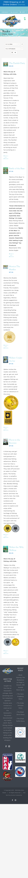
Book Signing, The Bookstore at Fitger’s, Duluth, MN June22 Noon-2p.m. (20, 682)
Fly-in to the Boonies (14, 442)
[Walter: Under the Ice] (5, 359)
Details (6, 158)
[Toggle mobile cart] (25, 19)
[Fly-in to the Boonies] (5, 442)
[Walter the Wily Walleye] (5, 549)
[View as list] (15, 52)
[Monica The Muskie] (5, 267)
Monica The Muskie (14, 268)
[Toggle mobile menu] (25, 18)
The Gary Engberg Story (20, 696)
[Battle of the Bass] (5, 170)
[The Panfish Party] (5, 64)
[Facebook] (6, 746)
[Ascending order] (22, 44)
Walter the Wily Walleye (16, 549)
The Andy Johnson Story (20, 705)
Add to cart (6, 156)
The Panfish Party (17, 63)
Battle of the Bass (16, 168)
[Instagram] (9, 746)
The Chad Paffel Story (20, 720)
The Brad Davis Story (20, 713)
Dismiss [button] (21, 4)
